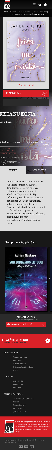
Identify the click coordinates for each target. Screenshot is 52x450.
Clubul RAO (17, 388)
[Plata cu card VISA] (26, 446)
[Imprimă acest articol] (42, 143)
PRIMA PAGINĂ (10, 11)
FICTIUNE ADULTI (25, 11)
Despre (13, 170)
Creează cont (18, 384)
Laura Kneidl (6, 122)
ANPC (15, 370)
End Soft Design (21, 440)
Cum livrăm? (17, 361)
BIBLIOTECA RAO (40, 11)
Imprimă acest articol (46, 144)
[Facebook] (47, 340)
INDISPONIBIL (13, 93)
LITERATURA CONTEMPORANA (20, 14)
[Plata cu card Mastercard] (32, 446)
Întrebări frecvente (20, 357)
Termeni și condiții (19, 364)
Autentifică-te (18, 381)
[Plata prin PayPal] (21, 446)
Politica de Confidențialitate (23, 367)
